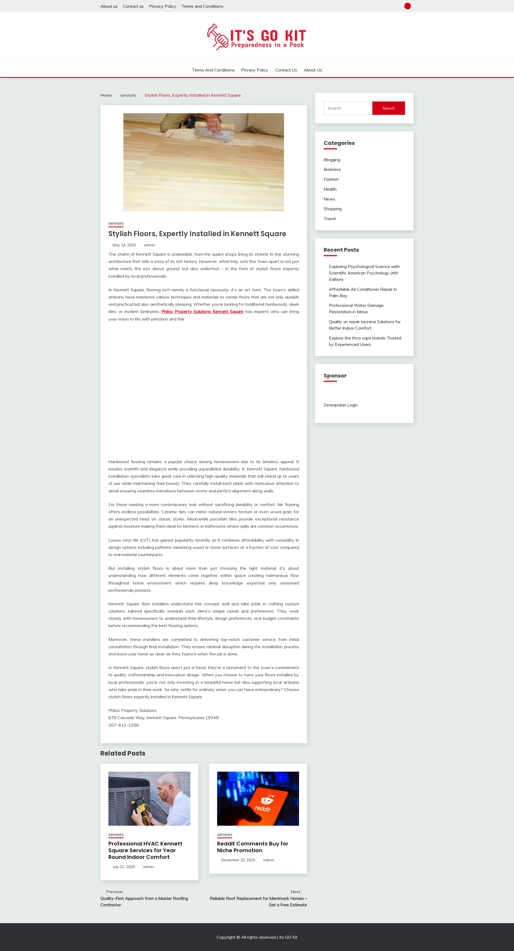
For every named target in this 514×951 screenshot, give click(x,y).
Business (332, 169)
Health (330, 189)
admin (149, 245)
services (116, 223)
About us (109, 6)
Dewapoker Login (341, 404)
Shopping (333, 208)
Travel (330, 218)
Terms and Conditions (202, 6)
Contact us (133, 6)
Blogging (332, 159)
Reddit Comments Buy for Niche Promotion (252, 847)
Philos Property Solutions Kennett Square (202, 311)
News (329, 199)
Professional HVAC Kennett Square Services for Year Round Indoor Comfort (145, 850)
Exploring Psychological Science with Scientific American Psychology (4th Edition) (364, 273)
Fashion (331, 179)
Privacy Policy (162, 6)
